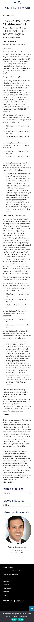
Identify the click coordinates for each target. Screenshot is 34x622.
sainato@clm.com (13, 399)
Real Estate (6, 493)
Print (4, 15)
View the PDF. (7, 48)
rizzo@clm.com (18, 408)
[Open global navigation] (15, 2)
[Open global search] (19, 2)
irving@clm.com (24, 401)
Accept (14, 619)
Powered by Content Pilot (10, 574)
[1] (12, 178)
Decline (21, 619)
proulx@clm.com (12, 406)
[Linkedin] (31, 608)
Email (12, 15)
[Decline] (32, 616)
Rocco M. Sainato (14, 547)
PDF (8, 15)
